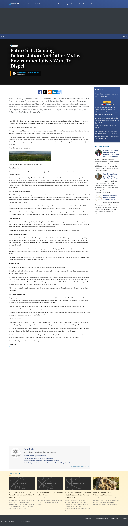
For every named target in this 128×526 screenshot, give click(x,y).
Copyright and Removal (101, 518)
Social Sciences (84, 4)
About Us (88, 518)
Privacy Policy (115, 518)
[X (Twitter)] (3, 36)
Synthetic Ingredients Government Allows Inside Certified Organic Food (47, 463)
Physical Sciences (71, 4)
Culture (30, 4)
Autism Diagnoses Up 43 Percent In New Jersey (50, 493)
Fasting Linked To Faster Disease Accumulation (39, 458)
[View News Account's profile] (14, 73)
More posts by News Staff (79, 466)
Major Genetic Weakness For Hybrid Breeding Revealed (41, 460)
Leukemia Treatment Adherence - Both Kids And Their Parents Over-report (78, 494)
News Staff (23, 73)
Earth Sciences (39, 4)
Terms (125, 518)
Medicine (60, 4)
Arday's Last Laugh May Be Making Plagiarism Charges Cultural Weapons (111, 153)
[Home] (15, 4)
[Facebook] (2, 36)
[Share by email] (50, 92)
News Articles (34, 73)
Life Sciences (51, 4)
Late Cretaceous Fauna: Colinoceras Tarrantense (103, 493)
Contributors (95, 4)
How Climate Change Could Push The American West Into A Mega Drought (21, 494)
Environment (14, 45)
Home (25, 4)
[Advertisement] (64, 21)
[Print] (59, 92)
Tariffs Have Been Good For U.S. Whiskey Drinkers (110, 176)
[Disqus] (49, 372)
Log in (125, 36)
